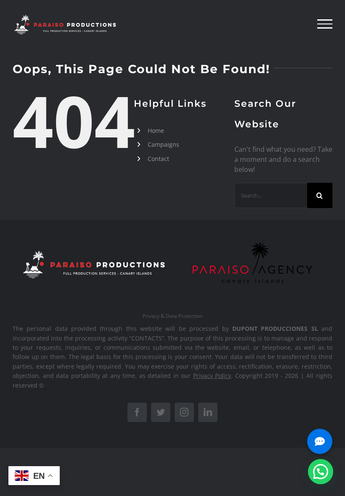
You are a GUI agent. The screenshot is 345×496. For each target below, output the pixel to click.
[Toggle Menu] (325, 24)
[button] (320, 471)
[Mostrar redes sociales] (319, 441)
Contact (158, 159)
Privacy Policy (212, 376)
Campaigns (163, 144)
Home (156, 131)
